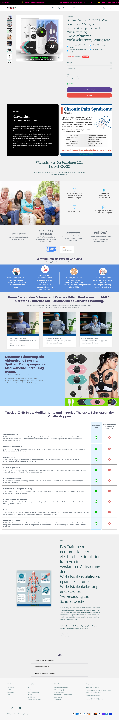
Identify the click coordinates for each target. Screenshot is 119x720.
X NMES (9, 690)
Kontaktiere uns (31, 697)
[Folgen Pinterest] (16, 708)
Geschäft (52, 8)
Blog (59, 8)
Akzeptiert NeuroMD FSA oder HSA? (42, 666)
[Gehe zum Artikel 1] (9, 18)
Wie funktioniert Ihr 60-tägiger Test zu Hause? (44, 660)
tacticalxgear (70, 16)
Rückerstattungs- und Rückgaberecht (63, 694)
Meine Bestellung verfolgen (34, 699)
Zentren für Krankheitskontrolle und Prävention (38, 143)
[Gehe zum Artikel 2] (9, 24)
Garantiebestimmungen (33, 692)
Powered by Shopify (23, 714)
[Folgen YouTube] (20, 708)
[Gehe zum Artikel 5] (9, 43)
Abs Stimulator (10, 687)
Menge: (68, 74)
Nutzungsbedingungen (59, 690)
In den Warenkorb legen (89, 90)
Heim (45, 8)
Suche (8, 694)
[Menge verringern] (69, 78)
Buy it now (89, 95)
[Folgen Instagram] (12, 708)
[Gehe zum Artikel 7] (9, 56)
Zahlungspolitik (57, 699)
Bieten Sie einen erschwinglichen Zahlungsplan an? (45, 673)
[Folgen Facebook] (8, 708)
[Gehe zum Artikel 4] (9, 37)
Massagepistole (10, 692)
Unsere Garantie (58, 697)
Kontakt (73, 8)
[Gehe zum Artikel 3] (9, 31)
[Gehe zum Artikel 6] (9, 50)
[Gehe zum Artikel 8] (9, 63)
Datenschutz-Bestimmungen (61, 687)
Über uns (65, 8)
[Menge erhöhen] (76, 78)
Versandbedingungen (59, 692)
